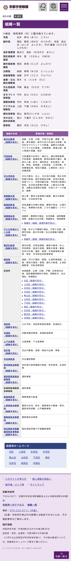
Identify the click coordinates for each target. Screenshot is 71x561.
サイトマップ (37, 485)
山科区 (24, 458)
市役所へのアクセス (13, 505)
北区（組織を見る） (34, 280)
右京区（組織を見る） (35, 310)
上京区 (22, 452)
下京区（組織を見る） (35, 303)
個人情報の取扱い (41, 479)
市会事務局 (9, 359)
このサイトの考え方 (16, 479)
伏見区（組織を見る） (35, 318)
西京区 (24, 463)
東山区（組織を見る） (35, 295)
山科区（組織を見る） (35, 299)
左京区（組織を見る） (35, 288)
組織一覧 (32, 505)
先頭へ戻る (61, 556)
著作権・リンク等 (14, 485)
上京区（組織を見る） (35, 284)
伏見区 (36, 463)
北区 (11, 452)
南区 (47, 458)
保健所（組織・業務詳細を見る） (40, 223)
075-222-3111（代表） (24, 510)
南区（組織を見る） (34, 307)
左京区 (34, 452)
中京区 (46, 452)
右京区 (12, 463)
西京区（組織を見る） (35, 314)
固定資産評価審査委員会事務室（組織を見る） (11, 432)
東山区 (12, 458)
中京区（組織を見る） (35, 292)
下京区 (36, 458)
